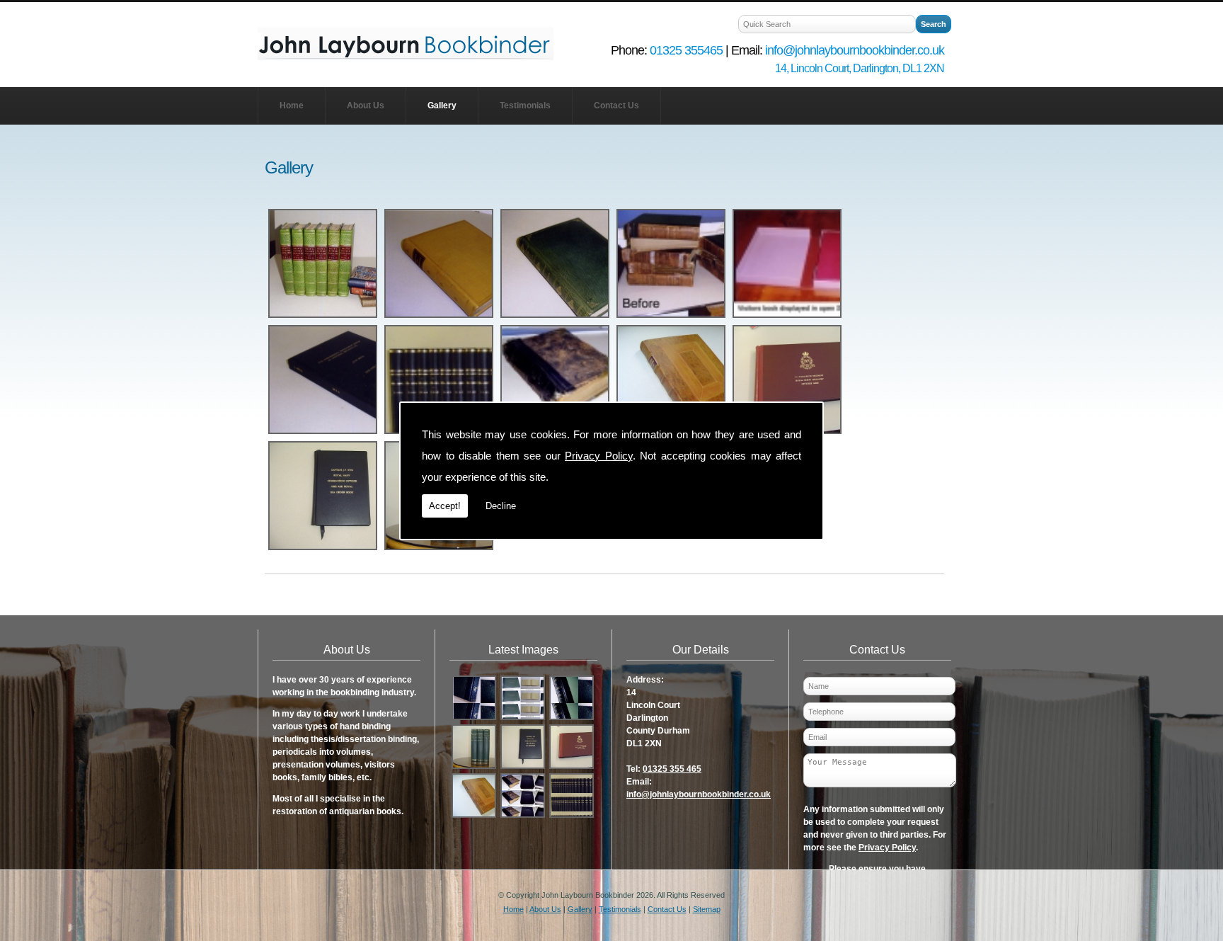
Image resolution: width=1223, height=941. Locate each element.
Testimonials (525, 105)
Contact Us (616, 105)
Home (292, 105)
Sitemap (706, 909)
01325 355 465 (672, 769)
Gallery (442, 105)
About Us (365, 105)
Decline (501, 506)
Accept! (445, 506)
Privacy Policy (599, 456)
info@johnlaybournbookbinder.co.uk (698, 794)
